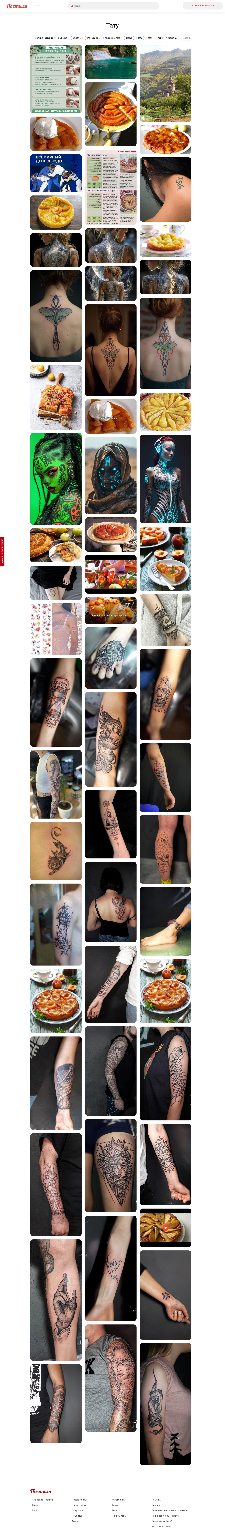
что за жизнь (93, 38)
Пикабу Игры (119, 1515)
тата (140, 38)
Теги (114, 1510)
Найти (145, 6)
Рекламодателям (161, 1526)
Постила (16, 5)
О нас (35, 1505)
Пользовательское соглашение (169, 1510)
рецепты (77, 38)
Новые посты (79, 1499)
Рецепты (77, 1515)
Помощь (156, 1499)
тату (150, 38)
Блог (34, 1510)
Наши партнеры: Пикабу (165, 1515)
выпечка (62, 38)
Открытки (77, 1510)
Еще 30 (186, 38)
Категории (118, 1499)
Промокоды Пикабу (163, 1521)
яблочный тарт (112, 38)
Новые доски (79, 1505)
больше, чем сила (44, 38)
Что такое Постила (42, 1499)
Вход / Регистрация (203, 5)
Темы (115, 1505)
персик (129, 38)
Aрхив (75, 1521)
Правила (156, 1505)
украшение (171, 38)
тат (159, 38)
